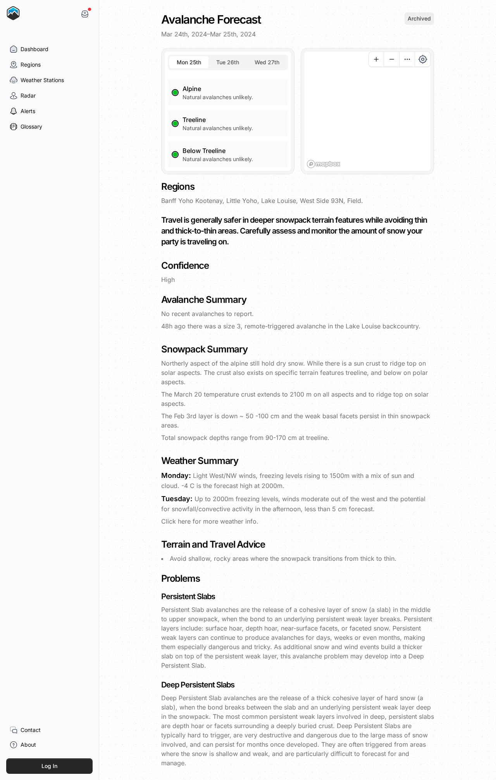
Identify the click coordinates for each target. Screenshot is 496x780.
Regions (31, 64)
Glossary (31, 126)
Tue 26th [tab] (227, 62)
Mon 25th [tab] (189, 62)
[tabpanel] (228, 119)
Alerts (28, 111)
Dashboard (34, 49)
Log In (49, 766)
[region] (367, 111)
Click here (177, 521)
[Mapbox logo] (324, 164)
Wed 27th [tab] (267, 62)
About (28, 744)
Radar (28, 95)
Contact (31, 730)
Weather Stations (42, 80)
